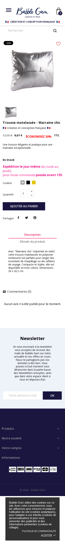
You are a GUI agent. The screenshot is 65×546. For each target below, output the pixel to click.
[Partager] (18, 218)
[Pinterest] (35, 218)
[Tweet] (27, 218)
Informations (11, 458)
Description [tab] (32, 235)
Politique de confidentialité (39, 531)
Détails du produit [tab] (32, 242)
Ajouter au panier (24, 206)
